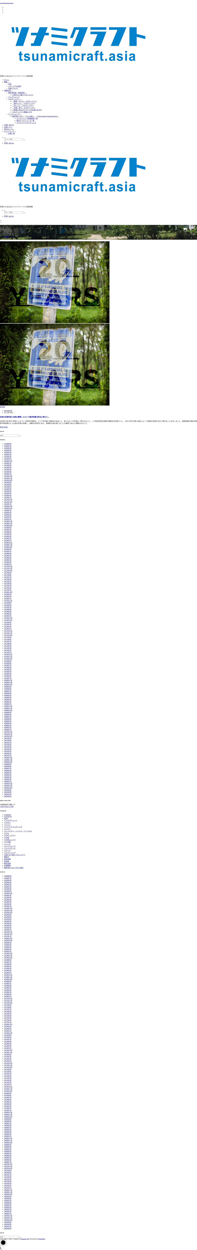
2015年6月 (7, 605)
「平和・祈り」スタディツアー (23, 108)
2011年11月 (8, 633)
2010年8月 (7, 663)
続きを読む (4, 427)
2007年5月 (7, 747)
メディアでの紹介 (14, 86)
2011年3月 (7, 650)
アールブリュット (10, 820)
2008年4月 (7, 723)
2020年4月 (7, 512)
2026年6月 (7, 448)
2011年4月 (7, 648)
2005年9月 (7, 790)
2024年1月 (7, 463)
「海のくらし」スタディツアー (23, 103)
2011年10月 (8, 635)
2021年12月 (8, 500)
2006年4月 (7, 775)
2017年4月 (7, 583)
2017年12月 (8, 566)
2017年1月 (7, 590)
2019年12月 (8, 521)
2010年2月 (7, 676)
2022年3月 (7, 493)
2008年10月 (8, 710)
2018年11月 (8, 545)
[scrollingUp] (3, 1242)
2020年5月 (7, 510)
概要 (6, 82)
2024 (7, 236)
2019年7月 (7, 530)
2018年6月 (7, 553)
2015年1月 (7, 607)
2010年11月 (8, 656)
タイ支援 (7, 842)
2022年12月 (8, 476)
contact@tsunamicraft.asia (6, 3)
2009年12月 (8, 680)
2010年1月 (7, 678)
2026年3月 (7, 452)
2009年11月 (8, 682)
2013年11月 (8, 620)
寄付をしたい (9, 129)
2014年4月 (7, 611)
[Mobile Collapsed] (8, 82)
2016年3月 (7, 596)
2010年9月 (7, 661)
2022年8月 (7, 484)
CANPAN (7, 815)
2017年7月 (7, 577)
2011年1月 (7, 652)
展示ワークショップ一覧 (25, 121)
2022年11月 (8, 478)
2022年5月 (7, 489)
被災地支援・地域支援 (16, 93)
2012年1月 (7, 629)
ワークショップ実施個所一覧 (27, 118)
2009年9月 (7, 687)
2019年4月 (7, 536)
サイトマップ (9, 131)
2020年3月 (7, 515)
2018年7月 (7, 551)
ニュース (7, 844)
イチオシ (7, 822)
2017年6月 (7, 579)
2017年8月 (7, 575)
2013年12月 (8, 618)
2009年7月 (7, 691)
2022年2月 (7, 495)
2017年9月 (7, 573)
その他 (6, 837)
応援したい (8, 127)
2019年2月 (7, 538)
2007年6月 (7, 745)
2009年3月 (7, 699)
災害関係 (7, 865)
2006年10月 (8, 762)
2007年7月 (7, 742)
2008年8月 (7, 714)
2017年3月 (7, 586)
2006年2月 (7, 779)
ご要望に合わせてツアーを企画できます (27, 110)
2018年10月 (8, 547)
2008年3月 (7, 725)
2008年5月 (7, 721)
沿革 (9, 84)
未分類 (2, 407)
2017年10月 (8, 570)
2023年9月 (7, 465)
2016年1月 (7, 598)
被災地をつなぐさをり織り (14, 868)
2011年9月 (7, 637)
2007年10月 (8, 736)
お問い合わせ (9, 125)
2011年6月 (7, 644)
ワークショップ (14, 114)
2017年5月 (7, 581)
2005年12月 (8, 783)
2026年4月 (7, 450)
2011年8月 (7, 639)
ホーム (6, 80)
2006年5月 (7, 773)
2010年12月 (8, 654)
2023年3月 (7, 469)
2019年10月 (8, 525)
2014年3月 (7, 613)
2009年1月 (7, 704)
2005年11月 (8, 785)
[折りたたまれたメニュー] (1, 220)
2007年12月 (8, 732)
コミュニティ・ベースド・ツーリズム (18, 831)
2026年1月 (7, 454)
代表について (13, 88)
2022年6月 (7, 487)
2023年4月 (7, 467)
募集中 (6, 857)
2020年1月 (7, 519)
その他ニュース (10, 840)
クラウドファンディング (13, 827)
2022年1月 (7, 497)
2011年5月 (7, 646)
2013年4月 (7, 622)
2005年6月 (7, 796)
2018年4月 (7, 558)
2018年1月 (7, 564)
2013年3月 (7, 624)
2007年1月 (7, 755)
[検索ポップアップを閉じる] (5, 141)
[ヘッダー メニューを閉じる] (1, 222)
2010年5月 (7, 669)
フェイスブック (10, 848)
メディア (7, 850)
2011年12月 (8, 631)
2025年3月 (7, 459)
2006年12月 (8, 757)
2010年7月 (7, 665)
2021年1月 (7, 504)
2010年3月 (7, 674)
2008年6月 (7, 719)
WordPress (41, 1239)
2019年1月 (7, 540)
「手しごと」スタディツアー (23, 105)
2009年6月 (7, 693)
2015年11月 (8, 601)
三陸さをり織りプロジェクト (23, 95)
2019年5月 (7, 534)
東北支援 (7, 863)
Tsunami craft (24, 1239)
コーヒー (7, 829)
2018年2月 (7, 562)
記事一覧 (11, 133)
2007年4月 (7, 749)
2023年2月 (7, 472)
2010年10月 (8, 659)
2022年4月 (7, 491)
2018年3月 (7, 560)
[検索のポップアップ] (5, 137)
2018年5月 (7, 555)
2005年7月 (7, 794)
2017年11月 (8, 568)
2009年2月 (7, 702)
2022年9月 (7, 482)
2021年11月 (8, 502)
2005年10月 (8, 788)
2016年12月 (8, 592)
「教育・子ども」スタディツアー (24, 101)
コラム (6, 833)
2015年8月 (7, 603)
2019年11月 (8, 523)
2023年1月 (7, 474)
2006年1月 (7, 781)
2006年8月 (7, 766)
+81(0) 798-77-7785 (6, 807)
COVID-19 (8, 816)
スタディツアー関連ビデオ (22, 112)
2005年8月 (7, 792)
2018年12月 (8, 543)
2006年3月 (7, 777)
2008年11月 (8, 708)
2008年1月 (7, 730)
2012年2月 (7, 626)
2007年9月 (7, 738)
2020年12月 (8, 506)
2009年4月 (7, 697)
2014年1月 (7, 616)
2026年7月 (7, 446)
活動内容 (7, 90)
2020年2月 (7, 517)
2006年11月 (8, 760)
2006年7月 (7, 768)
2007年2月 (7, 753)
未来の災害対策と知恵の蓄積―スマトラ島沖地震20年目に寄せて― (24, 417)
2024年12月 (8, 461)
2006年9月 (7, 764)
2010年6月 (7, 667)
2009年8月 (7, 689)
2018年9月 (7, 549)
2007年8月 (7, 740)
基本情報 (7, 859)
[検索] (20, 1237)
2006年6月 (7, 770)
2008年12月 (8, 706)
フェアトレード (14, 97)
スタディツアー (14, 99)
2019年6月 (7, 532)
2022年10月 (8, 480)
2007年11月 (8, 734)
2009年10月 (8, 684)
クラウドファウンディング (26, 123)
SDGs (6, 818)
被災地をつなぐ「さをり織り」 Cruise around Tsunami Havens (34, 116)
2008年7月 (7, 717)
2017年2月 (7, 588)
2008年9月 (7, 712)
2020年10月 (8, 508)
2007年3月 (7, 751)
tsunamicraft (8, 410)
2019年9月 (7, 527)
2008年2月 (7, 727)
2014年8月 (7, 609)
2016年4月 (7, 594)
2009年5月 (7, 695)
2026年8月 (7, 444)
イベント (7, 825)
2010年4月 (7, 672)
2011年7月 (7, 641)
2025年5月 (7, 457)
